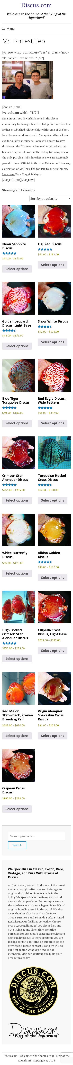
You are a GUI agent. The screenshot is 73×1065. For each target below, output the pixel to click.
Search (17, 845)
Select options (17, 269)
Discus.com (36, 5)
